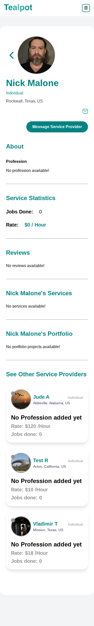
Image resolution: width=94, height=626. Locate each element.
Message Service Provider (57, 127)
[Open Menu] (86, 8)
